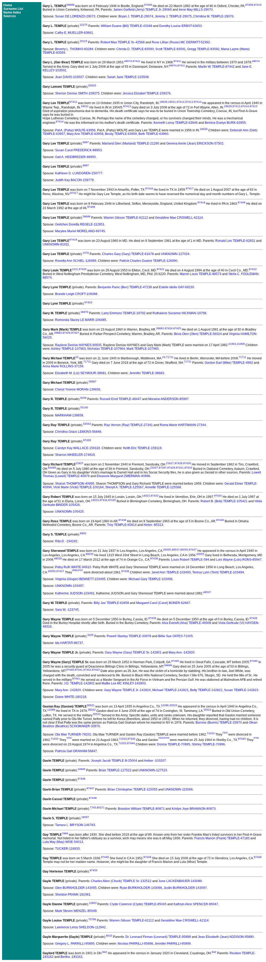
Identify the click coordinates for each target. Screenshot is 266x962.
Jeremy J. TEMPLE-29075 (173, 16)
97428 (87, 440)
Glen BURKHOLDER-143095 (76, 888)
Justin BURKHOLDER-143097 (185, 888)
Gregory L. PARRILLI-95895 (75, 943)
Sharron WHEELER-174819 (75, 455)
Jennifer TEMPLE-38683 (146, 373)
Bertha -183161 (72, 957)
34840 (81, 769)
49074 (128, 61)
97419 (73, 239)
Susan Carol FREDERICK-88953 (78, 150)
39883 (160, 328)
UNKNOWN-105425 (69, 511)
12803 (93, 903)
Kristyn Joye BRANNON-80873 (194, 808)
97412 (73, 101)
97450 (93, 870)
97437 (193, 549)
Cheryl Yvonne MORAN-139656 (77, 389)
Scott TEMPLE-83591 (170, 49)
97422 (253, 269)
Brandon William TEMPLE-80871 (141, 808)
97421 (160, 269)
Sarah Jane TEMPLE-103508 (128, 77)
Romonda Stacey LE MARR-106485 (80, 320)
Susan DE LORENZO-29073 (75, 16)
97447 (90, 788)
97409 (148, 4)
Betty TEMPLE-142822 (206, 690)
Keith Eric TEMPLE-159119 (142, 448)
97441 (79, 669)
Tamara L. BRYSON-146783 (75, 825)
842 (104, 952)
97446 (81, 778)
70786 (92, 919)
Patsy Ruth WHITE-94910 (73, 567)
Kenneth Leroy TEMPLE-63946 (176, 123)
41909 (241, 343)
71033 (211, 733)
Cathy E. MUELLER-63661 (74, 33)
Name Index (12, 12)
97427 (75, 332)
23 (76, 357)
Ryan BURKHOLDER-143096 (141, 888)
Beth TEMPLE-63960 (153, 134)
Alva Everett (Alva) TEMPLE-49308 (186, 623)
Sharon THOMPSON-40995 (74, 483)
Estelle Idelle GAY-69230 (176, 287)
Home (7, 5)
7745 (93, 807)
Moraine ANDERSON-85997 (168, 399)
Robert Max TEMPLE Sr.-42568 (123, 42)
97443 (96, 669)
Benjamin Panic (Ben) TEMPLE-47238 (125, 287)
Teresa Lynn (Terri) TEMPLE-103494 (218, 572)
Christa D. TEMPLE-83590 (135, 49)
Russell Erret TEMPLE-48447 (120, 399)
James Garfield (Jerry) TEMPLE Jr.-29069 (142, 9)
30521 (91, 705)
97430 (187, 463)
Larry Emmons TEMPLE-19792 (123, 313)
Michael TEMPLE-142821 (170, 690)
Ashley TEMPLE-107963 (68, 349)
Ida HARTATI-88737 (69, 643)
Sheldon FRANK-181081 (72, 894)
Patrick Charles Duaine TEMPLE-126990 (148, 261)
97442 (87, 669)
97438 (154, 558)
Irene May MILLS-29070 (196, 9)
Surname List (13, 9)
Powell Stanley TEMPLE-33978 (129, 636)
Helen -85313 (153, 525)
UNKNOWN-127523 (152, 770)
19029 (163, 101)
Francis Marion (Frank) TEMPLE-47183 (222, 838)
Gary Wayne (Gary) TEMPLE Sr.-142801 (133, 652)
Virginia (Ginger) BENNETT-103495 (80, 579)
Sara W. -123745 (67, 609)
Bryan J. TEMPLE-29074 (135, 16)
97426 (66, 332)
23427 (79, 463)
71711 (170, 357)
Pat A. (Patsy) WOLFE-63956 (75, 130)
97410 (258, 4)
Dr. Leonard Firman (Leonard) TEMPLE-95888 (158, 937)
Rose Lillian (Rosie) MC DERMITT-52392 (181, 42)
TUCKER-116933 (67, 848)
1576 (86, 252)
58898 (70, 4)
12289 (165, 705)
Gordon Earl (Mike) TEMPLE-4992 (229, 363)
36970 (84, 312)
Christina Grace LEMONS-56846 (78, 432)
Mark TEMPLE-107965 (143, 349)
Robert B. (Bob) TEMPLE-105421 (224, 501)
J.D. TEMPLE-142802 (79, 683)
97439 (152, 618)
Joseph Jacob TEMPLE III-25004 (114, 760)
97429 (178, 463)
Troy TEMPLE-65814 (122, 525)
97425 (177, 328)
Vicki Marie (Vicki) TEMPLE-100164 (78, 487)
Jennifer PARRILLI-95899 (173, 943)
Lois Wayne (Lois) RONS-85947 (239, 559)
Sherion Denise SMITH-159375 (77, 93)
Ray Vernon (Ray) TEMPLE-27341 (128, 425)
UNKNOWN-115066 (178, 789)
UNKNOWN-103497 (69, 586)
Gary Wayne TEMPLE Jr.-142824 (127, 690)
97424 (168, 328)
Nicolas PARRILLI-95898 (135, 943)
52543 (87, 423)
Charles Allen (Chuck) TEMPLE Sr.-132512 (121, 881)
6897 (86, 142)
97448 (93, 797)
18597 (85, 817)
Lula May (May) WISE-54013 (63, 842)
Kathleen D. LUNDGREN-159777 (78, 173)
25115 (83, 41)
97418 (201, 202)
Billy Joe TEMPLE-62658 (111, 603)
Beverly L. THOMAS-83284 (74, 49)
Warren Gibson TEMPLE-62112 (126, 217)
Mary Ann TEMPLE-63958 (85, 134)
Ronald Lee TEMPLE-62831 (235, 241)
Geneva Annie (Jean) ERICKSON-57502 (194, 143)
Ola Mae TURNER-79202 (73, 735)
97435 (112, 500)
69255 (184, 549)
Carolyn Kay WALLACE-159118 (77, 448)
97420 (83, 269)
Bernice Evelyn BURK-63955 (225, 123)
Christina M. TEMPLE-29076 (213, 16)
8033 (109, 935)
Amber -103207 (155, 760)
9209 (83, 397)
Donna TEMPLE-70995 (173, 744)
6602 (83, 533)
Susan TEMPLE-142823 (241, 690)
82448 (52, 467)
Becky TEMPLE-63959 (121, 134)
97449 (105, 857)
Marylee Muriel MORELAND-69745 (80, 231)
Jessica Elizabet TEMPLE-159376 (147, 93)
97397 (163, 467)
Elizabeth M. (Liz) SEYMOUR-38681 (80, 373)
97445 (242, 738)
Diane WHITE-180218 (70, 697)
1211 (75, 269)
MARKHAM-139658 (69, 415)
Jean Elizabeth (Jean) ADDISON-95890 (226, 937)
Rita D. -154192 (66, 541)
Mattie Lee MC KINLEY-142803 (124, 683)
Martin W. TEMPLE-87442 (216, 66)
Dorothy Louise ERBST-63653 (180, 26)
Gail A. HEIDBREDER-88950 (75, 157)
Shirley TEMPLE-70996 (208, 744)
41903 (232, 343)
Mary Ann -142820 (182, 652)
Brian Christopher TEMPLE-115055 (132, 789)
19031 (172, 101)
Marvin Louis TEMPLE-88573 (200, 274)
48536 (58, 558)
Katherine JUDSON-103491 (75, 593)
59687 (92, 381)
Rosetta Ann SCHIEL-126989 (75, 261)
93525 (92, 85)
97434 (218, 495)
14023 (146, 495)
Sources (9, 16)
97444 (131, 738)
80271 (101, 807)
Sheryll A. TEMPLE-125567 (124, 487)
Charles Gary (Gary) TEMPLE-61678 (128, 254)
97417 (190, 188)
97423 (88, 302)
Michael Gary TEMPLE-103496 (150, 579)
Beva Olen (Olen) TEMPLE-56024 (198, 334)
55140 (84, 407)
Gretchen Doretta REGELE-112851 (79, 224)
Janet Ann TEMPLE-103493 (171, 572)
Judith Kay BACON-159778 (74, 180)
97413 (189, 101)
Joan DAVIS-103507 (69, 77)
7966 (65, 833)
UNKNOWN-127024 (175, 254)
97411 (136, 61)
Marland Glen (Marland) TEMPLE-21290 (130, 143)
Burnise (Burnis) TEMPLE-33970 (219, 722)
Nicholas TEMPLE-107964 (106, 349)
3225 (90, 635)
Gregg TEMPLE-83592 (203, 49)
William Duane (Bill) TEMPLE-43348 (126, 26)
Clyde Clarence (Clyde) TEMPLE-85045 (138, 904)
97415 (253, 106)
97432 (188, 467)
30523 (173, 705)
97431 (180, 467)
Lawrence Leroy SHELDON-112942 (80, 927)
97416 (149, 188)
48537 (175, 549)
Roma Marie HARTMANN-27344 (183, 425)
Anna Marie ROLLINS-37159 (63, 366)
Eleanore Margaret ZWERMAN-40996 (123, 476)
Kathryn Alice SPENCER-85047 (196, 904)
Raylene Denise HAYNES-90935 (78, 345)
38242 (92, 709)
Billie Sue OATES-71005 (175, 636)
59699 (86, 216)
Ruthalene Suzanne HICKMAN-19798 (179, 313)
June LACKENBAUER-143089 (180, 881)
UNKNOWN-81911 (56, 244)
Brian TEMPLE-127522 (115, 770)
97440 (175, 660)
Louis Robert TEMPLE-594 (190, 559)
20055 (167, 549)
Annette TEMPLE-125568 (163, 487)
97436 (122, 520)
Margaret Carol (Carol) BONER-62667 (163, 603)
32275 (84, 24)
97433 (154, 495)
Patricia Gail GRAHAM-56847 (76, 751)
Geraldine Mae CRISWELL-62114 (179, 217)
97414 (198, 101)
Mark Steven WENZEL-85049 (76, 911)
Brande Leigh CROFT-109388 (76, 294)
